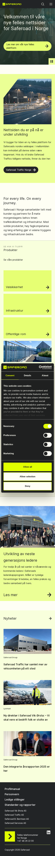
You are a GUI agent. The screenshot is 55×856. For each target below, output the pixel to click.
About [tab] (45, 375)
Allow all (27, 467)
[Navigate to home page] (12, 4)
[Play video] (52, 61)
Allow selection (27, 476)
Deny (27, 486)
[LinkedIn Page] (48, 832)
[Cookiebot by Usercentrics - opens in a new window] (39, 367)
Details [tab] (27, 375)
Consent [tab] (10, 375)
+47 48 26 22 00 (25, 841)
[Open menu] (51, 4)
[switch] (47, 435)
